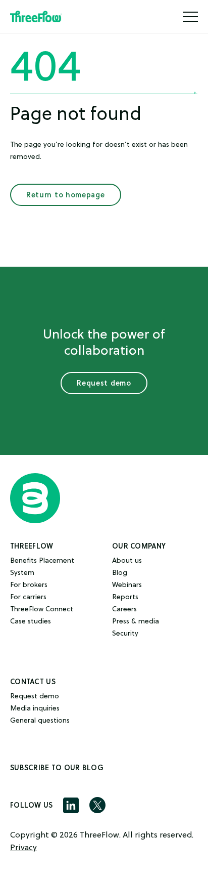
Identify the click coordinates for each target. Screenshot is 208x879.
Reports (125, 597)
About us (127, 561)
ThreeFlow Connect (41, 609)
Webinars (127, 585)
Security (125, 634)
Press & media (135, 621)
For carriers (28, 597)
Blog (119, 573)
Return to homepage (65, 195)
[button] (190, 17)
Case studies (30, 621)
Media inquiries (35, 709)
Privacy (23, 848)
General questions (40, 721)
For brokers (28, 585)
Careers (124, 609)
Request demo (104, 383)
